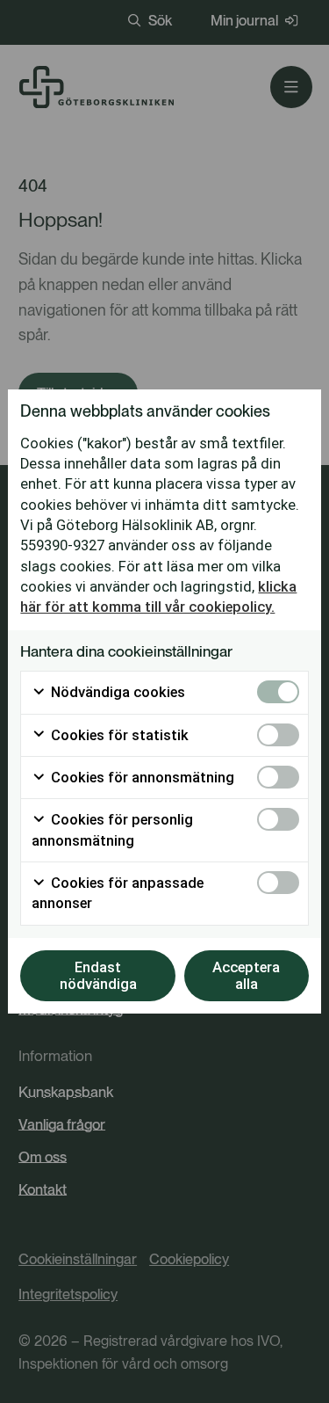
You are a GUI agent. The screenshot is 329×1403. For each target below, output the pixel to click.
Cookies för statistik (118, 735)
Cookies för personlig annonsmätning (112, 829)
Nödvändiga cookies (116, 692)
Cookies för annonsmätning (140, 777)
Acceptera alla (246, 975)
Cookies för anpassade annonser (118, 893)
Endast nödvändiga (98, 975)
